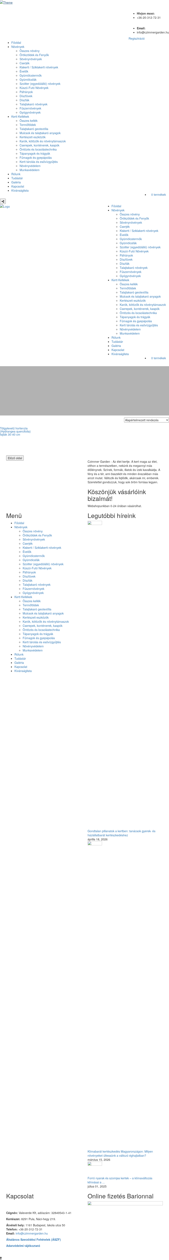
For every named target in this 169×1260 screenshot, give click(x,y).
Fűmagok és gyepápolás (36, 157)
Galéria (16, 182)
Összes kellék (29, 121)
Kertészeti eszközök (33, 137)
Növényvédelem (30, 166)
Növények (17, 47)
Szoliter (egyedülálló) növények (40, 84)
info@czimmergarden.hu (32, 1233)
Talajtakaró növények (33, 104)
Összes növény (30, 51)
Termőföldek (28, 125)
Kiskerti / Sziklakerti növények (39, 67)
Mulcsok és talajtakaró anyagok (40, 133)
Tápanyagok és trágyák (35, 153)
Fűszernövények (30, 108)
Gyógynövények (30, 112)
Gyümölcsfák (28, 79)
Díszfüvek (26, 96)
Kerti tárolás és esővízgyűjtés (39, 162)
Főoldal (16, 42)
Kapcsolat (17, 186)
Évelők (24, 71)
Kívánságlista (20, 190)
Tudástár (17, 178)
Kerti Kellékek (20, 116)
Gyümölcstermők (31, 75)
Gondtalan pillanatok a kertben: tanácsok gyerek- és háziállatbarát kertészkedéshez (121, 833)
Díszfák (24, 100)
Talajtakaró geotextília (34, 129)
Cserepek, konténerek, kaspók (39, 145)
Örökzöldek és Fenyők (34, 55)
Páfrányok (26, 92)
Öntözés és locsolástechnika (38, 149)
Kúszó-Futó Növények (34, 88)
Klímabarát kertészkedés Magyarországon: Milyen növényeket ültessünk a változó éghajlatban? (120, 1153)
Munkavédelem (30, 170)
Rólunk (15, 174)
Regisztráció (137, 38)
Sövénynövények (31, 59)
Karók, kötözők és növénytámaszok (43, 141)
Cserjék (24, 63)
